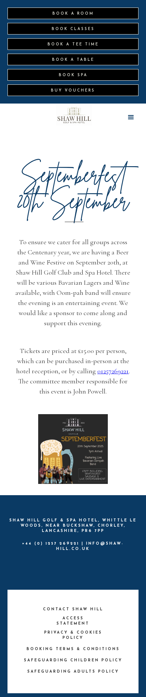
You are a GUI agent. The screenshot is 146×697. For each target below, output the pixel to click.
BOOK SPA (73, 75)
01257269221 (113, 371)
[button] (131, 117)
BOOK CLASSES (73, 29)
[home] (74, 115)
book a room (73, 14)
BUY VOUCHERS (73, 91)
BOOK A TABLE (73, 60)
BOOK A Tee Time (73, 44)
